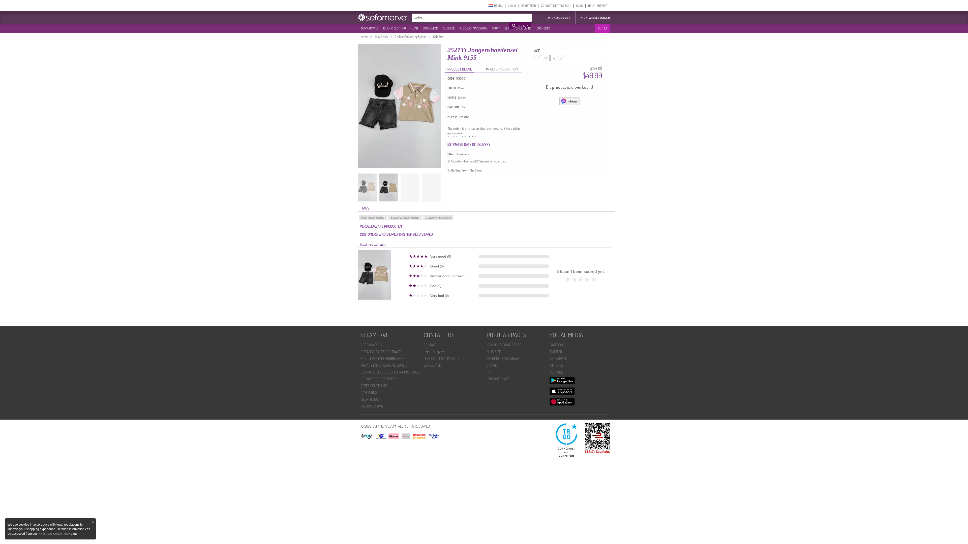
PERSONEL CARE (498, 379)
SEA (506, 28)
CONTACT (430, 345)
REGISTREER (528, 6)
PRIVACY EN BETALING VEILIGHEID (383, 365)
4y (562, 58)
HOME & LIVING (523, 28)
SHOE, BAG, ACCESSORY (473, 28)
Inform (572, 101)
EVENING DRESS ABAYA (503, 358)
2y (545, 58)
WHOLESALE (432, 365)
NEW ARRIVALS (369, 28)
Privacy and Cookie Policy (54, 533)
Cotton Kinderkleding (438, 217)
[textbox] (461, 18)
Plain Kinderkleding (372, 217)
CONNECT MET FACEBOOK (556, 6)
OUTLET (602, 28)
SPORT (496, 28)
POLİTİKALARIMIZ (372, 406)
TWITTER (556, 352)
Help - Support (434, 352)
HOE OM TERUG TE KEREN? (378, 379)
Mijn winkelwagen (595, 18)
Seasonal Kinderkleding (405, 217)
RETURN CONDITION (504, 69)
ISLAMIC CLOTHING (394, 28)
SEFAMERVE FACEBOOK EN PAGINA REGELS (390, 372)
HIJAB (414, 28)
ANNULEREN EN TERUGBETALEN (382, 358)
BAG (490, 372)
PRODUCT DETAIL (459, 69)
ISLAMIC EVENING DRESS (504, 345)
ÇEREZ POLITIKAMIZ (373, 386)
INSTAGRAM (558, 358)
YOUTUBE (556, 372)
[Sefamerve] (383, 17)
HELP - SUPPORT (598, 6)
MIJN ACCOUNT (559, 18)
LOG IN (512, 6)
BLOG (579, 6)
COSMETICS (543, 28)
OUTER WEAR (430, 28)
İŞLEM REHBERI (370, 399)
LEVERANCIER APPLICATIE (441, 358)
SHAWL (492, 365)
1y (538, 58)
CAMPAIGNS (368, 392)
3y (554, 58)
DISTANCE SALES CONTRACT (380, 352)
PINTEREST (557, 365)
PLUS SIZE (448, 28)
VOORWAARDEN (371, 345)
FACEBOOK (557, 345)
